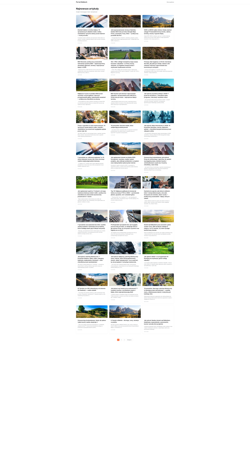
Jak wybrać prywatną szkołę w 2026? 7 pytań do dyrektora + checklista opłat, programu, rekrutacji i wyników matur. (156, 95)
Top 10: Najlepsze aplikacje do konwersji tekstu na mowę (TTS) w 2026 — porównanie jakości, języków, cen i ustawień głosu (125, 193)
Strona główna (170, 2)
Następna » (129, 339)
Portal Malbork (81, 2)
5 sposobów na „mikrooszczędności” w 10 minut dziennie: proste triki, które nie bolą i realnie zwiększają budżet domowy (91, 159)
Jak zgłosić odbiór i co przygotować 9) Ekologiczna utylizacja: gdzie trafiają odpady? (156, 258)
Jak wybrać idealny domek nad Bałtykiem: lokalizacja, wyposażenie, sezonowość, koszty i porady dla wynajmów (157, 322)
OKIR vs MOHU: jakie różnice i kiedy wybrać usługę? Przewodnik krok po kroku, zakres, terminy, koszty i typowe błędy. (158, 31)
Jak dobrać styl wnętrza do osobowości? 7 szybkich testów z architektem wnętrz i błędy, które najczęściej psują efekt (124, 290)
